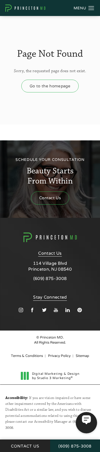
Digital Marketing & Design (55, 376)
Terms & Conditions (27, 355)
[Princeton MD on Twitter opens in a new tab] (44, 310)
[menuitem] (20, 310)
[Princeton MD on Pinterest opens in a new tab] (79, 310)
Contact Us (50, 197)
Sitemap (82, 355)
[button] (91, 8)
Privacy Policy (59, 355)
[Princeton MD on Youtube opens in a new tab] (55, 310)
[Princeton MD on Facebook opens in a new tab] (32, 310)
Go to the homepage (50, 85)
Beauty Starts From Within (50, 171)
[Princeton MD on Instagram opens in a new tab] (20, 310)
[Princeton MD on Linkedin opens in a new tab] (67, 310)
